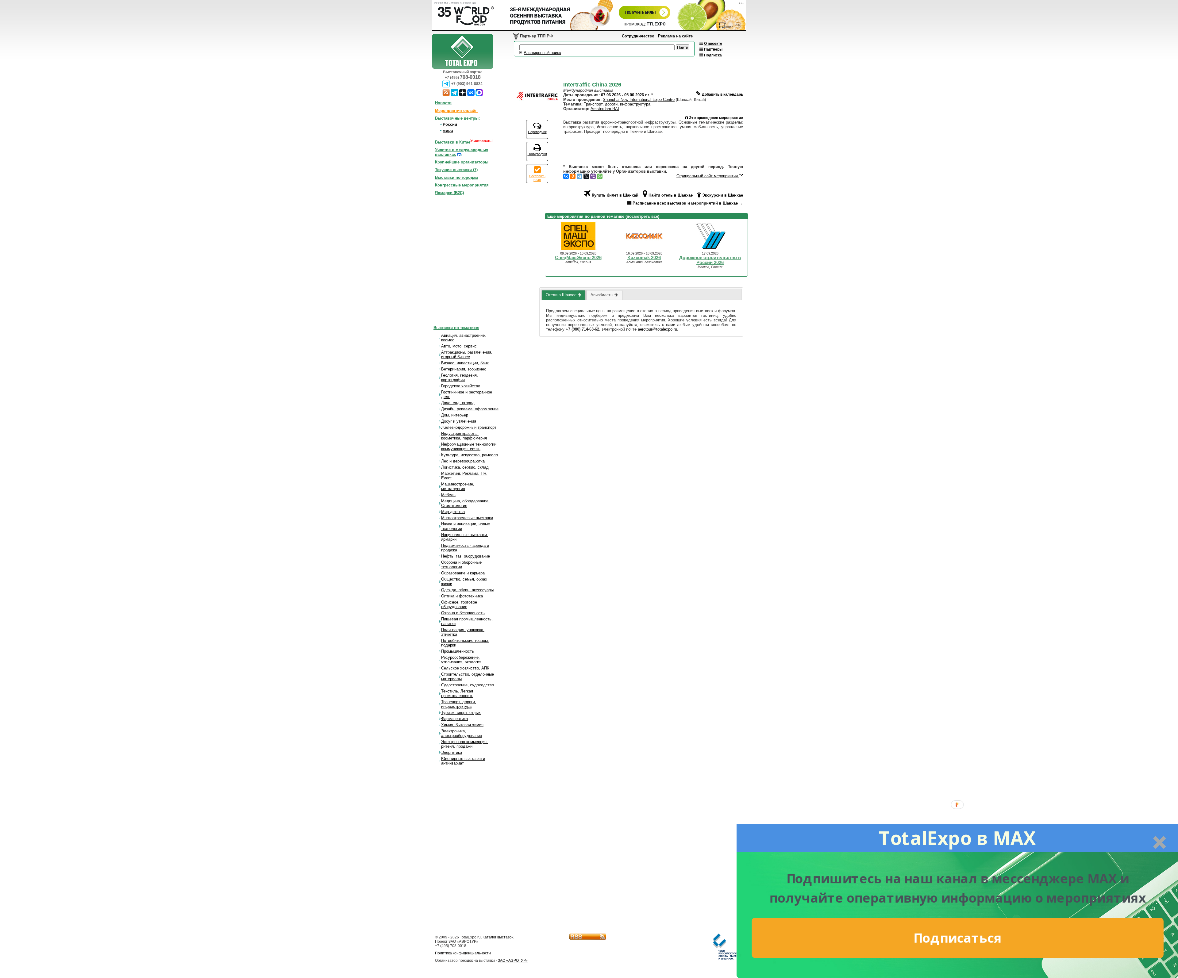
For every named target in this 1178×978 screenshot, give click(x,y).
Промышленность (457, 651)
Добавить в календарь (719, 92)
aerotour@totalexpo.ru (657, 329)
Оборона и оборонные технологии (461, 564)
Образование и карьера (463, 573)
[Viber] (593, 176)
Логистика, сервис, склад (465, 467)
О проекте (713, 43)
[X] (586, 176)
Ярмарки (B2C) (449, 192)
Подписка (713, 55)
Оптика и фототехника (462, 596)
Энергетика (451, 752)
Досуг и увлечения (458, 421)
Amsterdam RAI (605, 108)
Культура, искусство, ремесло (469, 455)
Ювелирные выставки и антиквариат (463, 760)
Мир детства (453, 511)
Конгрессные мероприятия (462, 185)
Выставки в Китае (452, 142)
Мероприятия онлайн (456, 110)
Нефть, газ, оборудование (465, 556)
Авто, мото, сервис (459, 346)
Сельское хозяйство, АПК (465, 668)
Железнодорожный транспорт (468, 427)
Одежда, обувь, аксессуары (467, 590)
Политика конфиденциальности (463, 953)
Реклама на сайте (675, 36)
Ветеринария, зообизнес (463, 369)
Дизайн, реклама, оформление (470, 409)
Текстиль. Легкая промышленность (457, 693)
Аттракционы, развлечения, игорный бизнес (466, 354)
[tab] (563, 295)
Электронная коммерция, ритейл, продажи (464, 744)
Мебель (448, 495)
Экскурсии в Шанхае (722, 195)
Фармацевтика (454, 718)
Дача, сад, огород (458, 403)
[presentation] (563, 295)
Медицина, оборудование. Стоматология (465, 503)
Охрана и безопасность (463, 613)
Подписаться (958, 938)
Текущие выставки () (456, 169)
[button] (957, 838)
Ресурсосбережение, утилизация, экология (461, 659)
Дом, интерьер (454, 415)
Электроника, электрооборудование (461, 733)
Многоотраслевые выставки (467, 518)
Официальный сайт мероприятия (707, 176)
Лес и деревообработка (463, 461)
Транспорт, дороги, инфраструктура (617, 104)
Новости (443, 103)
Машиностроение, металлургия (457, 486)
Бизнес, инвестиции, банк (465, 363)
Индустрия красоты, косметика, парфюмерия (464, 435)
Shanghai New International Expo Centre (639, 99)
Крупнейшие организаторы (461, 162)
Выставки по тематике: (456, 327)
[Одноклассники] (573, 176)
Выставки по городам (456, 177)
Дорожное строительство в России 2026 (710, 260)
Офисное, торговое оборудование (459, 604)
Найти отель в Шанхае (670, 195)
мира (448, 130)
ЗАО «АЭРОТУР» (513, 960)
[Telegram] (579, 176)
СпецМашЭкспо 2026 (578, 257)
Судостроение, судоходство (467, 685)
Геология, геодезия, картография (459, 377)
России (450, 124)
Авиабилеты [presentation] (602, 295)
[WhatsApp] (599, 176)
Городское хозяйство (460, 386)
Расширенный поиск (542, 52)
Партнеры (713, 49)
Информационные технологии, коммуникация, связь (469, 446)
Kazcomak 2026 (644, 257)
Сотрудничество (638, 36)
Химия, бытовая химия (462, 725)
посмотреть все (642, 216)
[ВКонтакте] (566, 176)
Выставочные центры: (457, 118)
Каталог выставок (498, 937)
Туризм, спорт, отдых (461, 712)
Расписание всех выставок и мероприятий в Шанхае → (687, 203)
